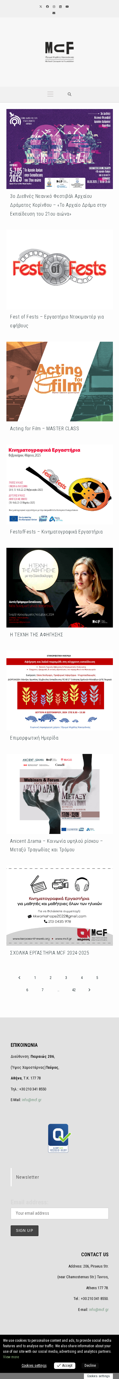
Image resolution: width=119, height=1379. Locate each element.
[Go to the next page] (89, 990)
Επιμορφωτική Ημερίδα (34, 738)
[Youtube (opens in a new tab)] (66, 7)
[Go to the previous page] (19, 978)
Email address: (30, 1202)
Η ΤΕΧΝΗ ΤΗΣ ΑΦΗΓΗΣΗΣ (36, 635)
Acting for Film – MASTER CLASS (44, 428)
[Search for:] (69, 94)
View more (11, 1357)
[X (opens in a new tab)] (40, 7)
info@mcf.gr (31, 1099)
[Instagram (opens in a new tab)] (53, 7)
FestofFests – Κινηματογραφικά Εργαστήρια (56, 532)
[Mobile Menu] (50, 94)
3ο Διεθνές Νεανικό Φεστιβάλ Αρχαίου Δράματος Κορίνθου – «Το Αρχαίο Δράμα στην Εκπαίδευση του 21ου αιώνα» (58, 205)
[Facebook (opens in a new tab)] (47, 7)
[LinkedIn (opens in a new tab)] (60, 7)
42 (74, 990)
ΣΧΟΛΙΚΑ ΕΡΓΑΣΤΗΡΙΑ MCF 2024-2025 (49, 953)
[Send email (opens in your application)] (53, 13)
